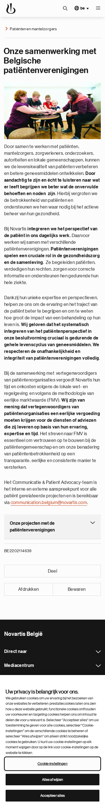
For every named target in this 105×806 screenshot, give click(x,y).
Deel (52, 571)
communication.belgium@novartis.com (49, 502)
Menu (98, 8)
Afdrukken (28, 589)
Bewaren (77, 589)
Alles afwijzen (52, 779)
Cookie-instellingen (52, 763)
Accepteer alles (52, 795)
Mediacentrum (98, 665)
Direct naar (98, 651)
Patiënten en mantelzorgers (33, 29)
